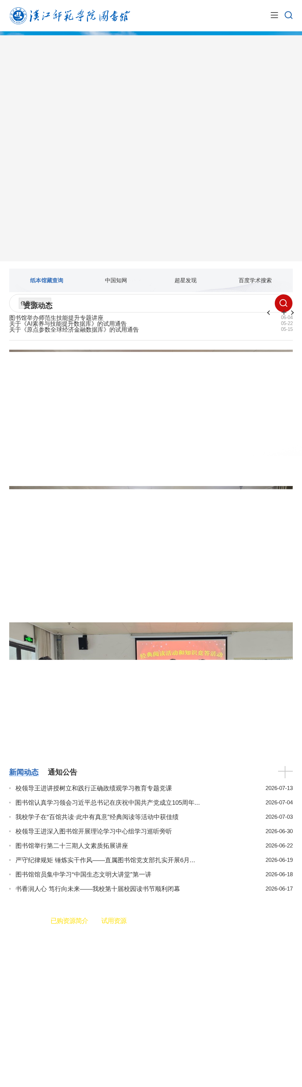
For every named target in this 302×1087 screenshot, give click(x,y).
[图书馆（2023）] (69, 15)
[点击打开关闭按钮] (274, 15)
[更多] (285, 770)
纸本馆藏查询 (46, 280)
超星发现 (186, 280)
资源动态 (38, 305)
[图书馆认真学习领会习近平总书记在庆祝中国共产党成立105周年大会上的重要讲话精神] (151, 490)
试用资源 (113, 921)
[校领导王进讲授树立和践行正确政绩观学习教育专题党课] (151, 354)
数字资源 (23, 920)
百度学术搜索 (255, 280)
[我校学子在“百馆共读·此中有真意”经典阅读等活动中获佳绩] (151, 627)
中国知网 (116, 280)
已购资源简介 (69, 921)
